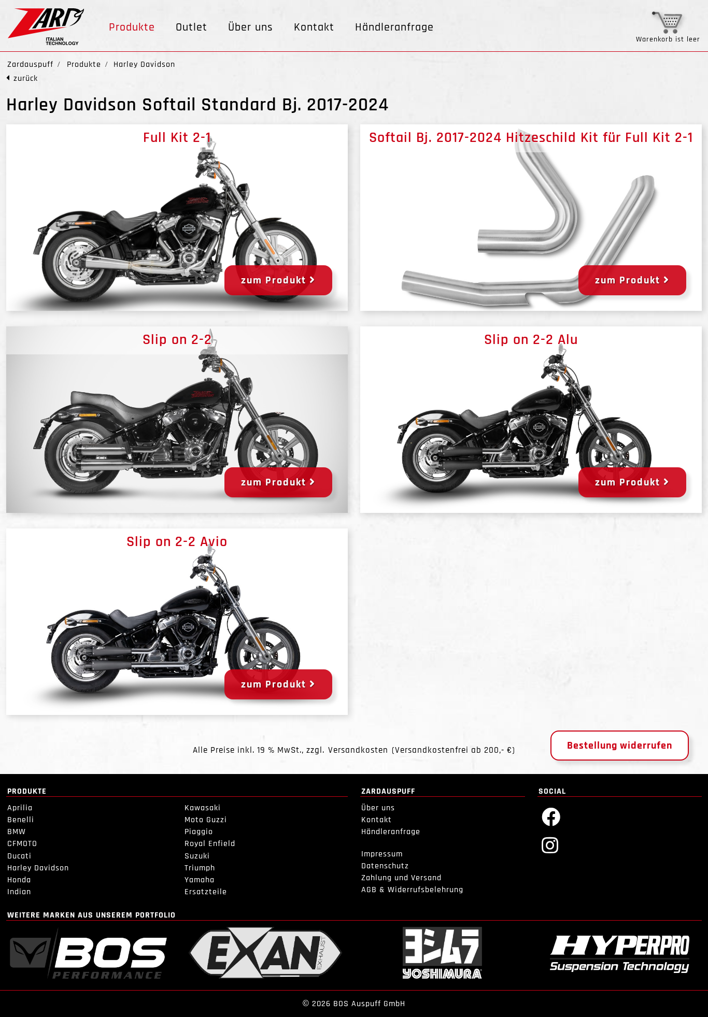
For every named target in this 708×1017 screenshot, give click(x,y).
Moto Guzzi (206, 820)
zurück (25, 78)
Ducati (19, 856)
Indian (19, 892)
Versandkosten (358, 750)
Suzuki (197, 856)
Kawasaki (203, 808)
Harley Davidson (38, 868)
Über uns (250, 27)
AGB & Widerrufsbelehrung (412, 890)
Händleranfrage (394, 27)
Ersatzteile (206, 892)
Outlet (191, 27)
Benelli (20, 820)
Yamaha (200, 880)
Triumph (200, 868)
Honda (19, 880)
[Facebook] (551, 816)
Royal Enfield (210, 844)
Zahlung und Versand (401, 878)
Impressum (382, 854)
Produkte (132, 27)
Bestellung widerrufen (619, 745)
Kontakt (314, 27)
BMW (16, 832)
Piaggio (199, 832)
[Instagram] (550, 845)
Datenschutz (385, 866)
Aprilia (20, 808)
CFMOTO (22, 844)
